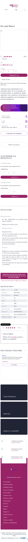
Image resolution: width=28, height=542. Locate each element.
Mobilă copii (11, 20)
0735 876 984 (14, 450)
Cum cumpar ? (7, 481)
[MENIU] (3, 10)
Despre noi (6, 511)
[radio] (7, 328)
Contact (5, 517)
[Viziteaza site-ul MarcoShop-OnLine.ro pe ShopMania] (23, 538)
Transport (5, 506)
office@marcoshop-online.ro (14, 477)
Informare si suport (8, 498)
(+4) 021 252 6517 (16, 442)
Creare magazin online (7, 534)
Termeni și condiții (8, 520)
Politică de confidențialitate (10, 522)
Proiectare (5, 503)
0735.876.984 (14, 1)
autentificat (14, 337)
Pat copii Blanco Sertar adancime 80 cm (10, 185)
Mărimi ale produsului (14, 144)
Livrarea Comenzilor (8, 490)
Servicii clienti (7, 492)
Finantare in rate (7, 495)
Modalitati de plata (8, 487)
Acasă (4, 20)
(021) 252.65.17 (6, 1)
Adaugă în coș (14, 75)
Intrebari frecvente (7, 514)
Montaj (5, 509)
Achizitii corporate (8, 484)
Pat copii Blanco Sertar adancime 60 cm (10, 166)
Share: (25, 56)
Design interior (7, 501)
